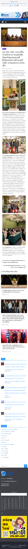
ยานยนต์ (2, 446)
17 (2, 504)
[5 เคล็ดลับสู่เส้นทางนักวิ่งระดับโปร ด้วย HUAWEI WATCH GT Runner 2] (14, 275)
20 (13, 504)
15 (20, 502)
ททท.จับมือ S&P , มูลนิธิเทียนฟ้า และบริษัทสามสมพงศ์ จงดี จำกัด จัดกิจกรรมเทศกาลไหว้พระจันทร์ (13, 346)
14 (17, 502)
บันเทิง (2, 442)
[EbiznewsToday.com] (14, 12)
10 (2, 502)
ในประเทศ (4, 48)
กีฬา (2, 438)
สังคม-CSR (3, 448)
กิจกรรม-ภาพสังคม (4, 433)
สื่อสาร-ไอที (3, 453)
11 (6, 502)
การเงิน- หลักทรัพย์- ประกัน (6, 431)
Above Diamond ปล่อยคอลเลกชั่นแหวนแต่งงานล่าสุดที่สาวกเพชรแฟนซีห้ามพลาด (14, 261)
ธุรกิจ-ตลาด (3, 440)
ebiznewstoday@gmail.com (10, 481)
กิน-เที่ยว (2, 435)
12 (9, 502)
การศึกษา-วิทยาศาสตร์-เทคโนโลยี (8, 429)
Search (25, 466)
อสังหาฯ (2, 455)
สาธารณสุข (3, 451)
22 (20, 504)
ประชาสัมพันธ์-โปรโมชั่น (6, 444)
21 (17, 504)
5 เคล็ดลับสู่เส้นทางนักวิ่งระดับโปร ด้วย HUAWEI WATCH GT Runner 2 (13, 291)
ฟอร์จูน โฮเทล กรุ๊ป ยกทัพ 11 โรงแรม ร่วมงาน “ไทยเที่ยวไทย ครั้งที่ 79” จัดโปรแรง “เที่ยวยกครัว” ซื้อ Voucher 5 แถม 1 (15, 404)
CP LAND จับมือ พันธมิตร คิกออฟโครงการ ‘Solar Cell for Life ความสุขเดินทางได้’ (14, 266)
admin (11, 68)
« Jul (2, 513)
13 (13, 502)
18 (6, 504)
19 (9, 504)
